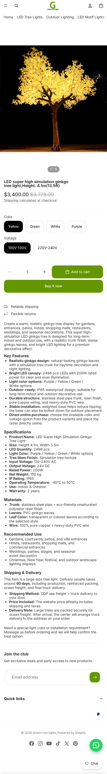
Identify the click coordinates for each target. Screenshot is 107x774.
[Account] (90, 5)
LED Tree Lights (30, 17)
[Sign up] (95, 677)
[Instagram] (40, 743)
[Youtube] (49, 743)
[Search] (16, 5)
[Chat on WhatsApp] (96, 745)
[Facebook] (32, 743)
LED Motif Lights (91, 17)
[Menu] (5, 5)
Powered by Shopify (71, 733)
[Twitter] (67, 743)
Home (8, 17)
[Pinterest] (75, 743)
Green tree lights (44, 733)
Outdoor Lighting (60, 17)
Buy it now (53, 286)
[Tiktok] (58, 743)
